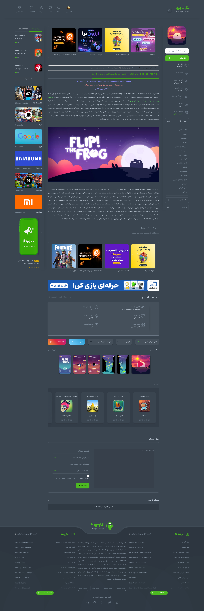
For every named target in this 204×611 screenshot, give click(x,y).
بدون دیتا (184, 150)
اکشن (185, 142)
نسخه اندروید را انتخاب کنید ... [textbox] (79, 464)
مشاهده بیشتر (161, 592)
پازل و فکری (183, 154)
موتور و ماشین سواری (180, 179)
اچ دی (185, 134)
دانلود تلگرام (95, 588)
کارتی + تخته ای (182, 163)
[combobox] (71, 457)
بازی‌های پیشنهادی (181, 146)
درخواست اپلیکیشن (104, 342)
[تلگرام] (117, 602)
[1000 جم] (143, 40)
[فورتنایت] (64, 256)
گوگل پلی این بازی (151, 342)
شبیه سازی (183, 159)
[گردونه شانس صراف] (117, 40)
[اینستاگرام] (87, 602)
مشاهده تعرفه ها (34, 268)
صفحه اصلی (153, 68)
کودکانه (185, 167)
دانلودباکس (182, 58)
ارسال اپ (41, 12)
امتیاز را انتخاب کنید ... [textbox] (81, 471)
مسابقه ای (184, 175)
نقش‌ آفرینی (183, 188)
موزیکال (184, 183)
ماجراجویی (183, 171)
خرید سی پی (68, 12)
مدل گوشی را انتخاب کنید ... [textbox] (79, 457)
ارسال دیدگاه (83, 485)
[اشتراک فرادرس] (117, 256)
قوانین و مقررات (84, 478)
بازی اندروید (145, 68)
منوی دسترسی (19, 12)
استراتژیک (184, 138)
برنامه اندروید (108, 588)
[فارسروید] (102, 526)
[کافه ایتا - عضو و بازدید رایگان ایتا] (64, 40)
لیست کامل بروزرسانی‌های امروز (141, 534)
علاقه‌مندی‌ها (31, 12)
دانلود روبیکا (83, 588)
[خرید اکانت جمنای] (90, 40)
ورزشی (185, 192)
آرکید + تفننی (178, 114)
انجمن (50, 12)
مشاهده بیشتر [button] (28, 78)
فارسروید (74, 218)
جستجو (59, 12)
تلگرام (81, 342)
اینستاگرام (61, 342)
